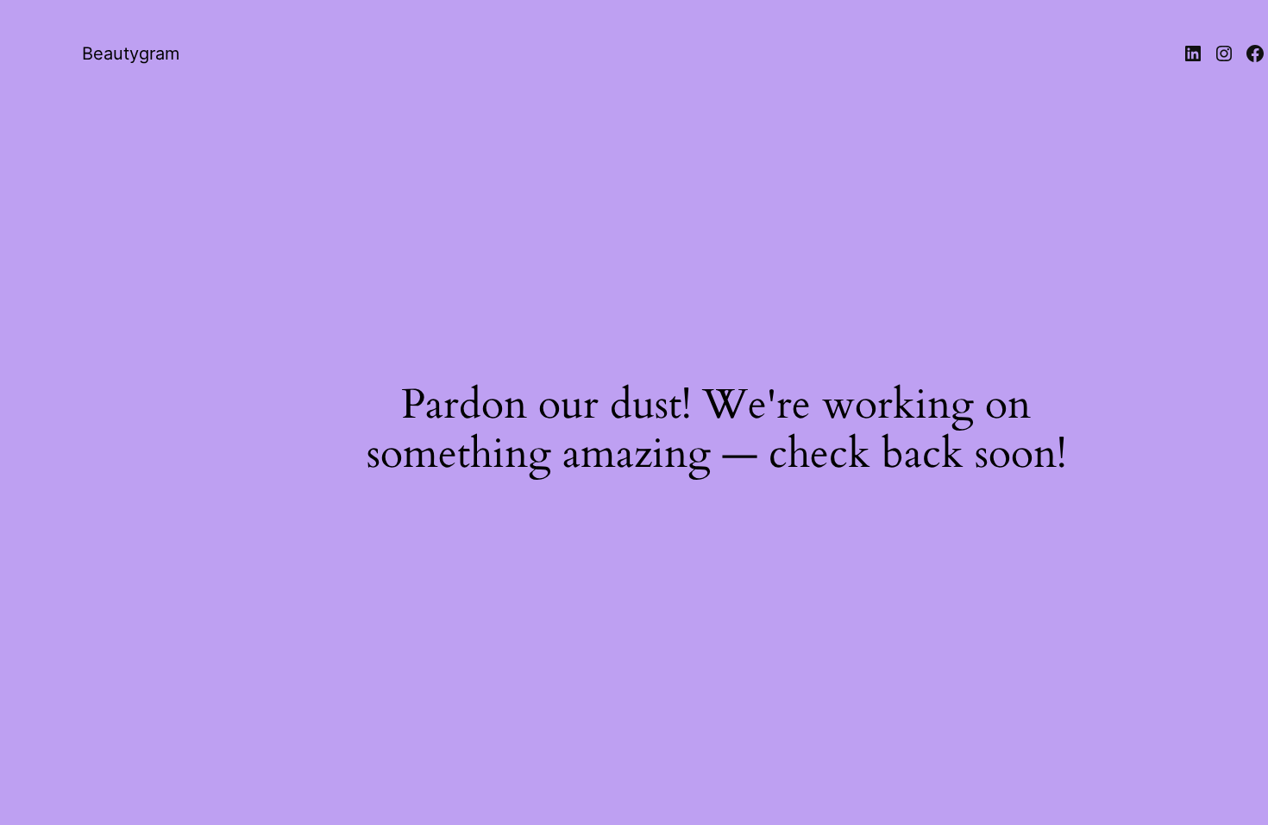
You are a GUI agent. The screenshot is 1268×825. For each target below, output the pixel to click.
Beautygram (130, 53)
